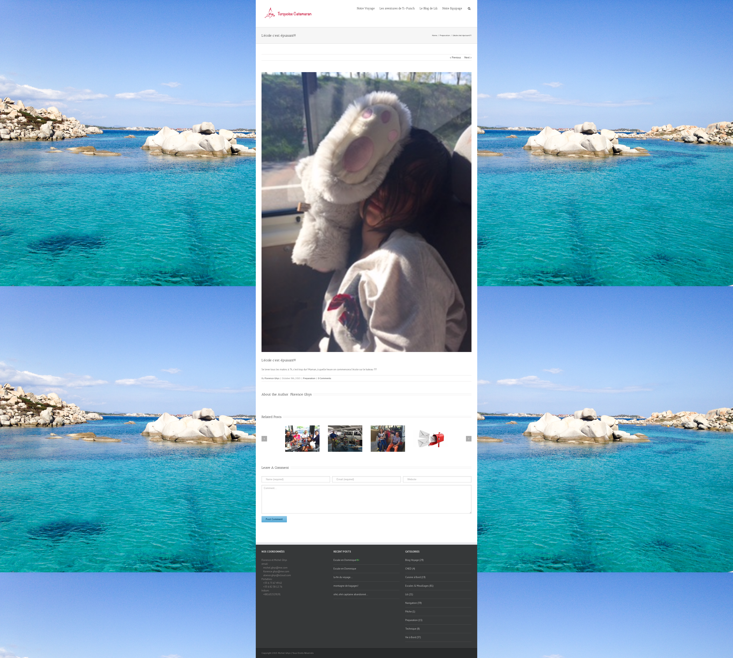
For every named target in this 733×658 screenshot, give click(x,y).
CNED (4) (410, 568)
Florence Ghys (272, 378)
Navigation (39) (413, 603)
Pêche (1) (410, 611)
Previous (456, 57)
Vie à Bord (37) (413, 637)
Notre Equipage (452, 8)
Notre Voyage (366, 8)
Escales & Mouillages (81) (419, 585)
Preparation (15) (413, 620)
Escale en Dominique (344, 568)
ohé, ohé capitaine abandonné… (350, 594)
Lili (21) (409, 594)
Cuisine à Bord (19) (415, 577)
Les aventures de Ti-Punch (397, 8)
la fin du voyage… (343, 577)
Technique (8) (412, 628)
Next (467, 57)
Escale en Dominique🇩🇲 (346, 560)
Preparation (445, 35)
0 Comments (324, 378)
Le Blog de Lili (429, 8)
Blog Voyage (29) (414, 560)
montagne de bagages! (345, 585)
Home (434, 35)
